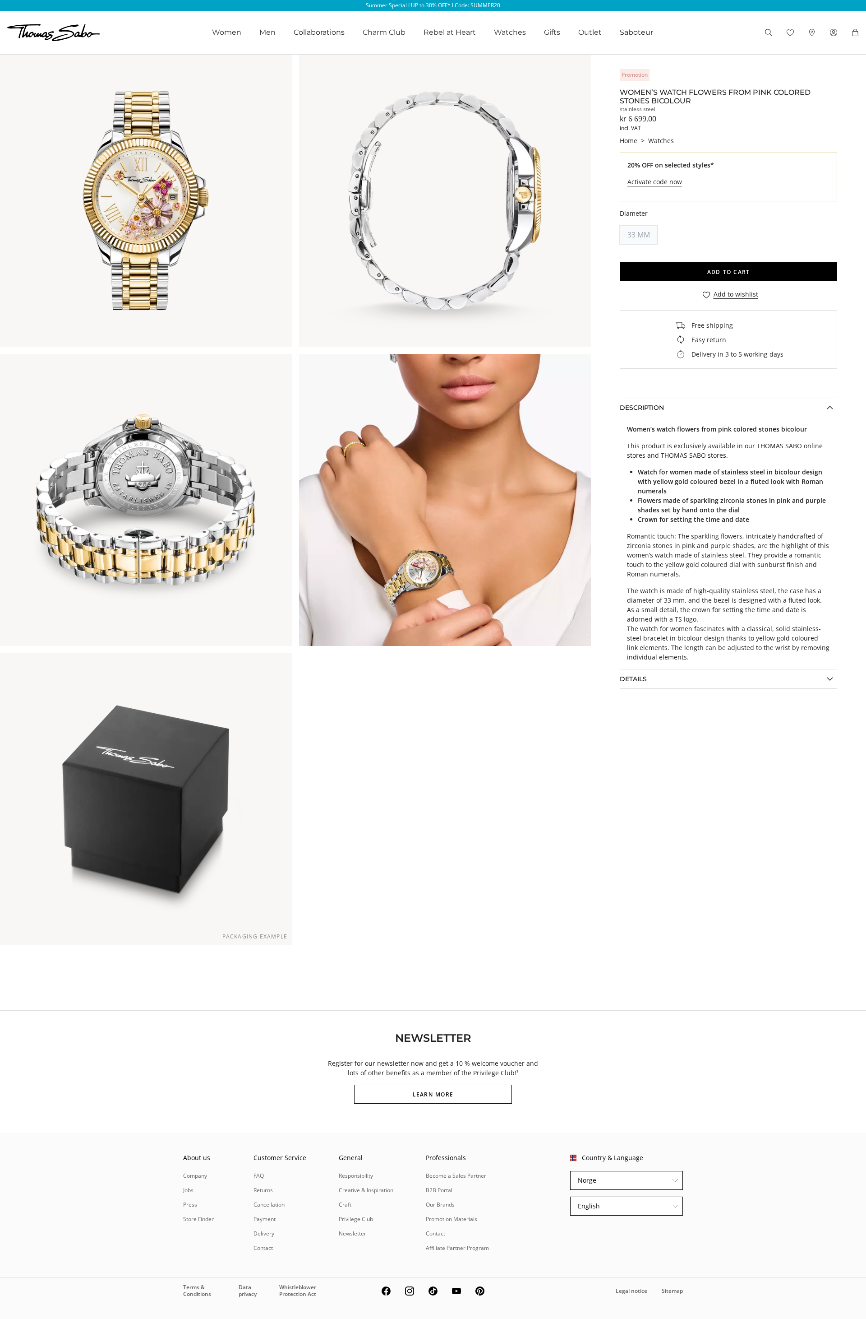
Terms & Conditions (197, 1290)
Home (628, 140)
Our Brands (440, 1204)
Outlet (590, 32)
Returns (263, 1190)
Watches (510, 32)
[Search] (768, 32)
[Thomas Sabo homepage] (53, 32)
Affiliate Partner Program (457, 1248)
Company (195, 1176)
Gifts (552, 32)
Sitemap (672, 1291)
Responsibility (356, 1176)
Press (190, 1204)
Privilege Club (356, 1219)
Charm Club (384, 32)
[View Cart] (855, 32)
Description (642, 408)
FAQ (258, 1176)
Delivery (263, 1233)
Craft (345, 1204)
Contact (263, 1248)
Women (226, 32)
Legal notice (631, 1291)
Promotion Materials (451, 1219)
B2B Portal (439, 1190)
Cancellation (269, 1204)
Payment (264, 1219)
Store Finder (198, 1219)
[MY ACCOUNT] (833, 32)
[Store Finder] (812, 32)
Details (633, 679)
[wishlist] (790, 32)
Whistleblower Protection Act (297, 1290)
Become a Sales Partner (456, 1176)
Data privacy (248, 1290)
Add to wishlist (736, 294)
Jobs (188, 1190)
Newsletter (352, 1233)
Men (267, 32)
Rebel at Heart (450, 32)
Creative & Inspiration (366, 1190)
